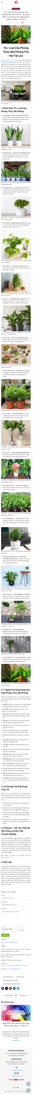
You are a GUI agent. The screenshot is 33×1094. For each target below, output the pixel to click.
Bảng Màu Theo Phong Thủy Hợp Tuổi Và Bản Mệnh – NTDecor (15, 1024)
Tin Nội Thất (16, 9)
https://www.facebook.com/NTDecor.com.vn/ (14, 965)
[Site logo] (16, 2)
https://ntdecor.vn (6, 858)
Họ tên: (3, 895)
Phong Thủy (20, 977)
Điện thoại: (4, 902)
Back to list (16, 995)
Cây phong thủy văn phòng (9, 60)
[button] (31, 1023)
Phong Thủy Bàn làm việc (10, 980)
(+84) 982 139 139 (17, 1076)
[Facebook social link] (2, 988)
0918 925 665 (14, 942)
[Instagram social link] (16, 1087)
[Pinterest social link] (10, 988)
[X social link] (6, 988)
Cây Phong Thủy (8, 977)
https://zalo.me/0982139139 (12, 969)
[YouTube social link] (18, 1087)
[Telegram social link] (18, 988)
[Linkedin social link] (14, 988)
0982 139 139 (5, 942)
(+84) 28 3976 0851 (17, 1070)
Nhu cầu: (4, 909)
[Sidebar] (2, 330)
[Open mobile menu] (1, 2)
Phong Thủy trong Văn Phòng (11, 984)
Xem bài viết (16, 1041)
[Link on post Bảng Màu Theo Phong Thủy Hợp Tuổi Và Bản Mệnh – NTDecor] (16, 1013)
